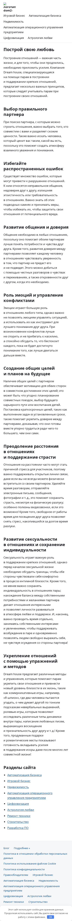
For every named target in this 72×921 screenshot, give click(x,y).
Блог (6, 848)
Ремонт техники (18, 816)
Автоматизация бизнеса (45, 16)
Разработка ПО (17, 828)
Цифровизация (13, 38)
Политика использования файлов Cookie (29, 863)
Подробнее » (22, 848)
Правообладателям (15, 875)
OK (50, 917)
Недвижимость (13, 21)
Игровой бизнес (14, 16)
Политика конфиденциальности (24, 869)
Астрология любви (40, 38)
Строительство (18, 822)
